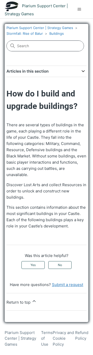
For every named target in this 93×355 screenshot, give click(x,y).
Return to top (19, 302)
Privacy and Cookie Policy (63, 338)
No (60, 265)
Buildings (56, 33)
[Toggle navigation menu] (79, 9)
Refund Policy (81, 335)
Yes (33, 265)
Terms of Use (47, 338)
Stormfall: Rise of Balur (24, 33)
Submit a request (67, 284)
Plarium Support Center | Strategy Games (39, 28)
